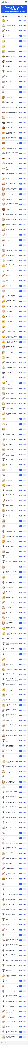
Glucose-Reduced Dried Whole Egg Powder (11, 189)
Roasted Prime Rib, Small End (11, 572)
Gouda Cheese (9, 541)
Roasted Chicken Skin (11, 219)
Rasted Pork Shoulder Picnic (11, 710)
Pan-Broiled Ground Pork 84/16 (11, 874)
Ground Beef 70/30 (10, 408)
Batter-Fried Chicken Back (12, 832)
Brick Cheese (9, 444)
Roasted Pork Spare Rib (11, 362)
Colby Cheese (9, 321)
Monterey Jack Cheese (11, 403)
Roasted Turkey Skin (10, 229)
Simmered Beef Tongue (11, 802)
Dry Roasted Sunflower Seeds (11, 138)
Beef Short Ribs (9, 245)
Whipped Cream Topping (11, 822)
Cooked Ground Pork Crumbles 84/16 (10, 1011)
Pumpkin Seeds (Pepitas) (11, 224)
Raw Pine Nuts (9, 102)
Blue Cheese (9, 480)
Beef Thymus (9, 970)
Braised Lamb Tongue (11, 991)
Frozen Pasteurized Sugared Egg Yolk (10, 782)
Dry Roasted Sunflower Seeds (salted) (11, 133)
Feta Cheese (9, 863)
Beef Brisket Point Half (11, 914)
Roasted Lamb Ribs (10, 531)
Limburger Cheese (10, 566)
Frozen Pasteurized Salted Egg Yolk (12, 772)
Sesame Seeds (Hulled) (11, 107)
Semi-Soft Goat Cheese (11, 439)
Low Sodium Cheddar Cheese (11, 301)
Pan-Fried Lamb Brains (11, 817)
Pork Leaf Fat (9, 30)
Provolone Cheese (10, 597)
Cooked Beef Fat (9, 71)
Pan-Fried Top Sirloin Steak (12, 894)
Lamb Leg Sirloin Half (10, 935)
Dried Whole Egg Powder (11, 194)
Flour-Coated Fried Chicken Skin (12, 204)
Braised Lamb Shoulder (11, 730)
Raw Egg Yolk (9, 607)
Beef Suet (8, 35)
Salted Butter (9, 46)
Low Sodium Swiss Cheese (12, 536)
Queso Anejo (9, 429)
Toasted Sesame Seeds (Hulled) (11, 168)
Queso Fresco (9, 720)
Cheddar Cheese (10, 285)
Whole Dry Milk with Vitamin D (12, 592)
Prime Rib (8, 515)
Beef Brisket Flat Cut (10, 812)
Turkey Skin (8, 240)
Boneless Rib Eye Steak (11, 1001)
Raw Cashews (9, 199)
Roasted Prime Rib (10, 434)
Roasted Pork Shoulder (11, 868)
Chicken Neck (9, 612)
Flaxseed (8, 209)
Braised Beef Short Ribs (11, 214)
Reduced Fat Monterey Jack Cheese (11, 853)
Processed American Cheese (10, 326)
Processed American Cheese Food (10, 628)
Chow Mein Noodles (10, 878)
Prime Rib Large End (10, 546)
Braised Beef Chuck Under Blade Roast (12, 955)
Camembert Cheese (10, 694)
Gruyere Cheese (9, 316)
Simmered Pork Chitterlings (12, 986)
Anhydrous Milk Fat (10, 25)
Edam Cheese (9, 485)
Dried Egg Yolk (9, 117)
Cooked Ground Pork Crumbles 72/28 (10, 296)
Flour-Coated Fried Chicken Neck (12, 725)
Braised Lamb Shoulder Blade (11, 715)
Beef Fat (8, 66)
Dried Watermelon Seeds (11, 173)
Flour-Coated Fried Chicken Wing (12, 807)
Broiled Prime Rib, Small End (11, 996)
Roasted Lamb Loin (10, 899)
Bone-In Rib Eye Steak (11, 919)
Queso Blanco (9, 699)
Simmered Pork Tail (10, 255)
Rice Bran (8, 924)
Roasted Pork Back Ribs (11, 858)
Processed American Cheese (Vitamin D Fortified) (10, 383)
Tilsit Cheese (9, 617)
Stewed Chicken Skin (10, 291)
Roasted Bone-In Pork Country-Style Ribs (11, 454)
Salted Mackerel (9, 638)
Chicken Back (9, 475)
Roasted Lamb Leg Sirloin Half (11, 1032)
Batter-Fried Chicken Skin (11, 469)
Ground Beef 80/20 (10, 1006)
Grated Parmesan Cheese (12, 521)
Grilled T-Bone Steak (10, 965)
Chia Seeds (8, 372)
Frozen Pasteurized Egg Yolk (11, 623)
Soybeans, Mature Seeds (11, 1021)
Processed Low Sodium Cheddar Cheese (11, 342)
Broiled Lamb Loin (10, 950)
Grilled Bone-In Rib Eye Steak (11, 674)
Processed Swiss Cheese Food (12, 705)
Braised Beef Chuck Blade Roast (12, 644)
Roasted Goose (9, 838)
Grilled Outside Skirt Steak (12, 960)
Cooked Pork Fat (10, 86)
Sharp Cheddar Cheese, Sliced (11, 265)
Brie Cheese (8, 526)
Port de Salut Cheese (10, 510)
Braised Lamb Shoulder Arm (11, 797)
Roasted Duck (9, 500)
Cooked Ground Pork (10, 929)
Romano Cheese (10, 577)
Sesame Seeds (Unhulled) (12, 143)
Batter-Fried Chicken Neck (12, 735)
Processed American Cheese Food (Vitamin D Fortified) (11, 633)
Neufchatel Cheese (10, 787)
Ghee (7, 20)
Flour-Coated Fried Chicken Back (12, 940)
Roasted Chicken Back (11, 909)
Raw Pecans (9, 61)
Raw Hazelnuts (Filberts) (11, 112)
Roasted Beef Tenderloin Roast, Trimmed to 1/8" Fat (12, 679)
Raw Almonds (9, 127)
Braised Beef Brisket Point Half (12, 556)
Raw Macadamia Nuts (11, 56)
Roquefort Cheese (10, 393)
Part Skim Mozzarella (11, 1026)
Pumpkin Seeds (9, 163)
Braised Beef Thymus (11, 654)
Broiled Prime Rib (10, 490)
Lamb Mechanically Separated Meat (10, 746)
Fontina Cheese (9, 352)
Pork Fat (8, 92)
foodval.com (5, 2)
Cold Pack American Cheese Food (10, 689)
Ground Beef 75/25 (10, 648)
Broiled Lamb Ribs (10, 582)
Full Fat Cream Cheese (11, 280)
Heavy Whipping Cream (11, 250)
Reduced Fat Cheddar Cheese (11, 976)
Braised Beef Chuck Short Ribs (12, 792)
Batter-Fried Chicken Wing (12, 843)
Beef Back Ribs (9, 505)
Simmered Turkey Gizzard (12, 183)
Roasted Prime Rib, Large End (11, 495)
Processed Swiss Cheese (12, 669)
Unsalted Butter (9, 41)
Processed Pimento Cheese (10, 347)
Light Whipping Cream (11, 367)
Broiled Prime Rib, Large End (11, 562)
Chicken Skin (9, 311)
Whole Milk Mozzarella (11, 827)
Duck (7, 234)
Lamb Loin (8, 776)
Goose (7, 270)
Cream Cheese (9, 260)
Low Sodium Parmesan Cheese (11, 414)
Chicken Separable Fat (11, 81)
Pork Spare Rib (9, 750)
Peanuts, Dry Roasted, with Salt (12, 153)
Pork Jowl (8, 76)
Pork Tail (8, 275)
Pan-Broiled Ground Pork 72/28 (11, 332)
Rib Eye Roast (9, 980)
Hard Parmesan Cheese (11, 659)
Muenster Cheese (10, 418)
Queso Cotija (9, 424)
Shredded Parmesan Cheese (10, 551)
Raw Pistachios (9, 178)
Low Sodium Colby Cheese (12, 306)
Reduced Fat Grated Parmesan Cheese (10, 1016)
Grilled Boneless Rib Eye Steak (11, 740)
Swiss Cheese (9, 357)
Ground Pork (9, 884)
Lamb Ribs (8, 377)
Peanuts (8, 158)
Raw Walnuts (9, 97)
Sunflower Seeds (10, 122)
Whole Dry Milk (9, 587)
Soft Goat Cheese (10, 904)
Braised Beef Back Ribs (11, 459)
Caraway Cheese (10, 464)
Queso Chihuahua (10, 449)
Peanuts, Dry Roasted (11, 148)
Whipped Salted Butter (11, 51)
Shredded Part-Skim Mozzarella (10, 1037)
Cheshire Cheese (10, 388)
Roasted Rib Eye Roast (11, 766)
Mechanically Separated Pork (11, 602)
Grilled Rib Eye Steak (10, 889)
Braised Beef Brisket (10, 684)
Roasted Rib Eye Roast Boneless (11, 848)
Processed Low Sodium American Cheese (11, 337)
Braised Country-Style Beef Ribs (12, 945)
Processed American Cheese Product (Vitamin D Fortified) (12, 761)
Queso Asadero (9, 664)
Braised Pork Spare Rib (11, 398)
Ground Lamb (9, 756)
